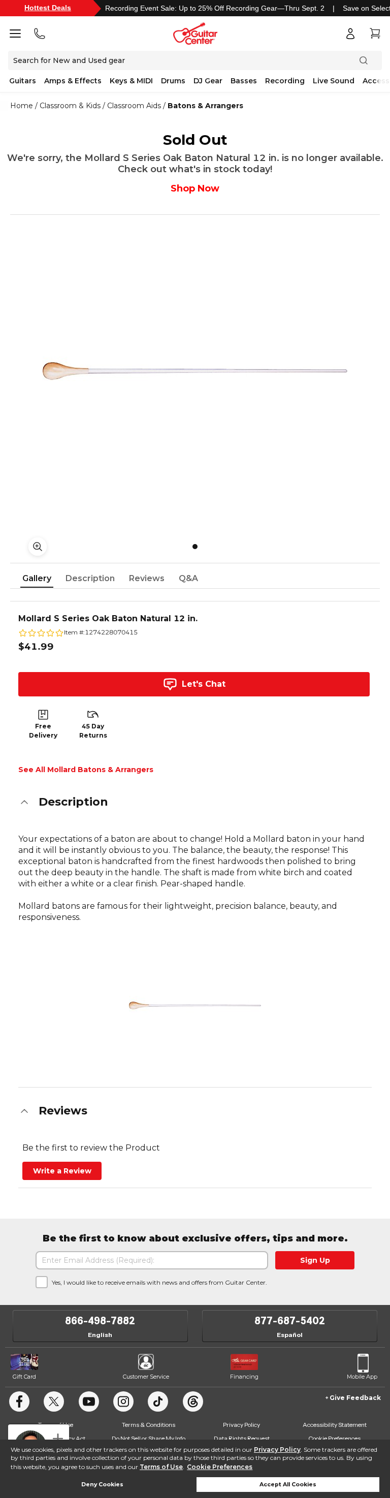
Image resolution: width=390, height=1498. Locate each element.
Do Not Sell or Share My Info (148, 1438)
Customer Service (146, 1376)
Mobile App (362, 1376)
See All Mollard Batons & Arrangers (85, 769)
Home (21, 105)
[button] (195, 802)
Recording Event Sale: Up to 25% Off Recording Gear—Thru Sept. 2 (214, 8)
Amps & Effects (73, 80)
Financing (244, 1376)
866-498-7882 (100, 1321)
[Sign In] (350, 33)
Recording (285, 80)
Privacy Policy (277, 1449)
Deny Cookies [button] (102, 1484)
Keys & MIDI (131, 80)
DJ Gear (207, 80)
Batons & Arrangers (205, 105)
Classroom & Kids (70, 105)
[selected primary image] (195, 370)
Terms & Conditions (148, 1424)
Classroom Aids (134, 105)
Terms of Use (161, 1467)
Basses (244, 80)
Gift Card (24, 1376)
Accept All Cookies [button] (287, 1484)
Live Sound (333, 80)
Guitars (22, 80)
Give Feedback (355, 1397)
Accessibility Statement (335, 1424)
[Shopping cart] (375, 33)
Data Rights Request (242, 1438)
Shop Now (195, 188)
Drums (173, 80)
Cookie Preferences (219, 1467)
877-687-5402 (289, 1321)
